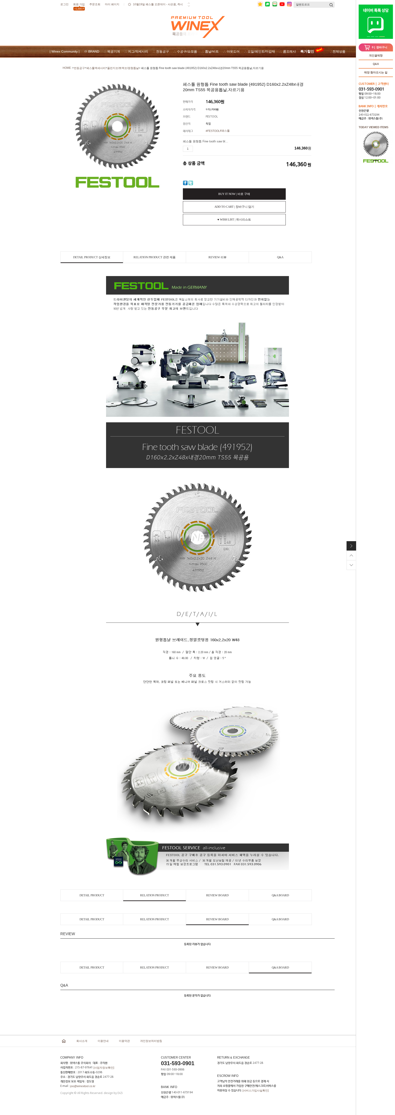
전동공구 (79, 68)
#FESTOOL (213, 131)
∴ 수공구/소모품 (185, 51)
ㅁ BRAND (91, 51)
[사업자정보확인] (103, 1067)
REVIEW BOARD (217, 895)
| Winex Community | (65, 51)
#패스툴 (225, 130)
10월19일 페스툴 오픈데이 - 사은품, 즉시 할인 (158, 7)
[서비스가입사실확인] (256, 1090)
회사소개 (81, 1041)
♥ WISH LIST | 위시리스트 (234, 219)
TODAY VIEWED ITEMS (373, 127)
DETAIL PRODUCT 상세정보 (91, 257)
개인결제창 (376, 55)
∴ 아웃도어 (231, 51)
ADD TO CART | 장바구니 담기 (234, 206)
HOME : (67, 67)
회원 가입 (79, 5)
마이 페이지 (112, 4)
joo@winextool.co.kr (82, 1086)
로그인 (64, 4)
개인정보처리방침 (151, 1041)
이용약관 (124, 1041)
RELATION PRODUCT (154, 895)
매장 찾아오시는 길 (375, 72)
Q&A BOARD (280, 895)
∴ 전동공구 (161, 51)
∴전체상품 (337, 51)
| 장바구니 (379, 47)
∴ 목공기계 (112, 51)
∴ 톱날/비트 (210, 51)
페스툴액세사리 (96, 68)
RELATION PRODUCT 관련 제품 (154, 257)
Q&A (376, 64)
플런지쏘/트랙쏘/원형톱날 (123, 68)
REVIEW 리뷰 (217, 257)
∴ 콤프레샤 (288, 51)
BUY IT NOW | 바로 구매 (234, 194)
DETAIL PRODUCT (92, 895)
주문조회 (94, 4)
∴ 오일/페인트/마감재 (259, 51)
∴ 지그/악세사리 (136, 51)
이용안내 (103, 1041)
